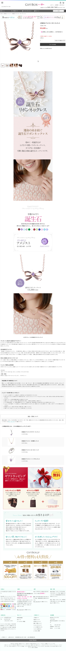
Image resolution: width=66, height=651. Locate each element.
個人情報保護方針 (31, 637)
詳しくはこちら (11, 421)
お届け (18, 589)
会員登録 (56, 5)
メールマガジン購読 (21, 621)
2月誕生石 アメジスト (7, 13)
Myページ (37, 10)
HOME (1, 13)
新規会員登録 (19, 617)
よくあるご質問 (37, 630)
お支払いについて (37, 621)
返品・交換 (52, 589)
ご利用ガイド (15, 10)
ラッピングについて (27, 10)
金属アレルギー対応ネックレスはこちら (11, 408)
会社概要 (52, 615)
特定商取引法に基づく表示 (20, 637)
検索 (65, 11)
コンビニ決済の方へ (38, 629)
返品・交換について (38, 623)
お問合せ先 (3, 615)
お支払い (2, 589)
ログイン (52, 5)
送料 (35, 589)
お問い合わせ (62, 5)
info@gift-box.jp (7, 617)
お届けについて (37, 619)
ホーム (3, 10)
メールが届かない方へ (38, 627)
